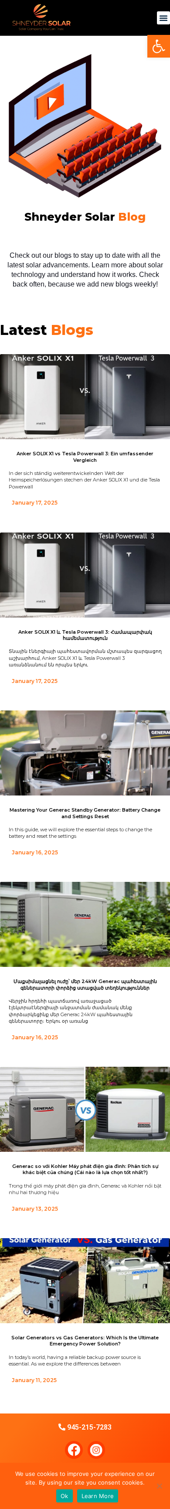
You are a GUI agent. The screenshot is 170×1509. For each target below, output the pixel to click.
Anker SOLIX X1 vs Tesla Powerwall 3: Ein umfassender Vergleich (85, 457)
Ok (64, 1495)
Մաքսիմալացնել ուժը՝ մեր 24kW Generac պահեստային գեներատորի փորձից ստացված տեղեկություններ (85, 984)
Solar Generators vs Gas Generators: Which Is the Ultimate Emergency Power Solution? (85, 1341)
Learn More (98, 1495)
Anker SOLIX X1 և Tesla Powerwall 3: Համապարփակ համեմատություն (85, 635)
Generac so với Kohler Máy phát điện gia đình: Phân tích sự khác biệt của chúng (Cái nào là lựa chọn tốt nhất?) (85, 1169)
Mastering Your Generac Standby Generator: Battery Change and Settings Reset (85, 813)
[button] (163, 17)
